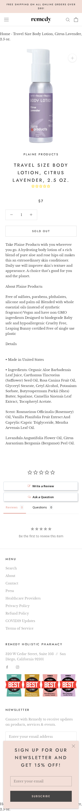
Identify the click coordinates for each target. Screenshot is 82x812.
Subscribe (41, 796)
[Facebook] (7, 667)
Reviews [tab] (12, 507)
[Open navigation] (6, 19)
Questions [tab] (40, 507)
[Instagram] (17, 667)
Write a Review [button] (43, 486)
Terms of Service (19, 628)
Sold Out (41, 231)
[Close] (73, 746)
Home (5, 34)
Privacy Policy (17, 606)
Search (11, 568)
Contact (11, 583)
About (10, 576)
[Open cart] (76, 19)
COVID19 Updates (20, 621)
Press (9, 591)
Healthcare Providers (23, 598)
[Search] (68, 19)
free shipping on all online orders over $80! (41, 6)
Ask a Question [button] (43, 497)
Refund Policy (17, 613)
